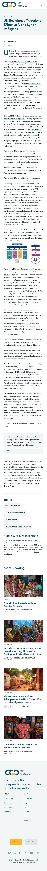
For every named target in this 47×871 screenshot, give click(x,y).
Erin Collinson (10, 706)
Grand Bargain (36, 380)
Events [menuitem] (26, 807)
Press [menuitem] (25, 816)
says (5, 426)
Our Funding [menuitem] (8, 799)
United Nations (11, 520)
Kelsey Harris (9, 610)
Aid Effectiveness (12, 506)
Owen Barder (12, 42)
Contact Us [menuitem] (8, 812)
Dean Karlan (30, 658)
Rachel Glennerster (12, 658)
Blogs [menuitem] (25, 803)
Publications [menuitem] (28, 799)
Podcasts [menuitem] (27, 812)
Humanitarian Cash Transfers (18, 527)
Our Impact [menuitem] (8, 803)
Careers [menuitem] (26, 820)
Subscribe (16, 842)
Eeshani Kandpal (26, 610)
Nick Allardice (10, 751)
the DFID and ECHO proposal (32, 230)
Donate (31, 842)
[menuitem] (41, 5)
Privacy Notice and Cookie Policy (23, 863)
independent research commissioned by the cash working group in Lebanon (22, 86)
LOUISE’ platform (27, 291)
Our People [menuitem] (8, 807)
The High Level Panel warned (14, 151)
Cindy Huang (25, 706)
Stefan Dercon (26, 751)
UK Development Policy (15, 513)
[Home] (23, 4)
